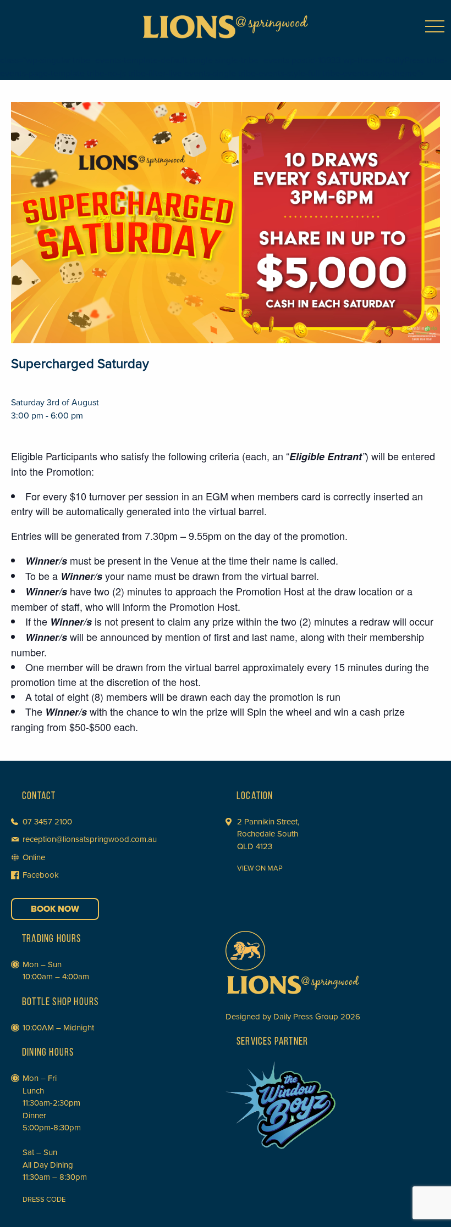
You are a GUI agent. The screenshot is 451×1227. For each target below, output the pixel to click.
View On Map (260, 868)
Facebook (41, 875)
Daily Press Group (305, 1017)
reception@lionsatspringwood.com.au (90, 839)
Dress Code (44, 1199)
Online (34, 857)
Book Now (55, 909)
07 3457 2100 (47, 822)
